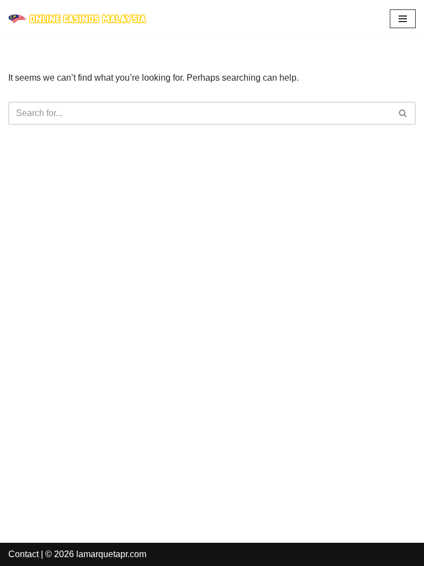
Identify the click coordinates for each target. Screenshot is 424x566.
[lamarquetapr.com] (77, 19)
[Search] (403, 113)
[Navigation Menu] (403, 18)
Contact (23, 554)
